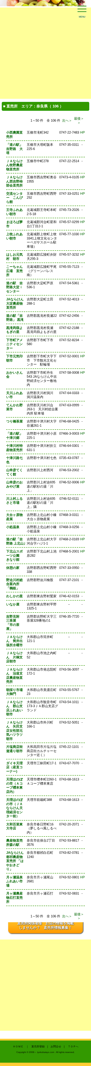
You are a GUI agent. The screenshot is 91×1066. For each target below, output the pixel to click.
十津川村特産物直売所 (14, 448)
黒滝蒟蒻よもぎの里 (14, 330)
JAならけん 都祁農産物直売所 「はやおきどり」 (15, 861)
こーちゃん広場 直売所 (14, 271)
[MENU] (82, 10)
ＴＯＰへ (73, 1046)
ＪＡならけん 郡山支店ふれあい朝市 (14, 708)
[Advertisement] (45, 53)
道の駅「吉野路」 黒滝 (15, 318)
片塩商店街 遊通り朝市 (16, 749)
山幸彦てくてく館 (14, 472)
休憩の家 (12, 568)
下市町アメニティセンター (14, 344)
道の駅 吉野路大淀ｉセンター (14, 287)
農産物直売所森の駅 (14, 842)
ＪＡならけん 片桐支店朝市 (14, 657)
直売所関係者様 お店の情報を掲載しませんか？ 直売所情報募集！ (45, 925)
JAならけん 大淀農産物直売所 (16, 303)
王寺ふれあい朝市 (14, 212)
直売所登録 (38, 1046)
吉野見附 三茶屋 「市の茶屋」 (14, 623)
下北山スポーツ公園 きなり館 (14, 555)
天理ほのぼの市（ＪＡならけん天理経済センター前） (14, 808)
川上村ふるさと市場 (14, 501)
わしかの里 (14, 596)
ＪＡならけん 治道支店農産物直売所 (14, 675)
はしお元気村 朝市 (14, 257)
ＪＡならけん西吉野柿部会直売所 (14, 181)
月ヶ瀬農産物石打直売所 (14, 897)
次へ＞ (67, 120)
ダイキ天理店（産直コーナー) (14, 767)
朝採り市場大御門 (14, 692)
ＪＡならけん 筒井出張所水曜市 (14, 641)
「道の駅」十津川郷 (14, 436)
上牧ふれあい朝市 (14, 236)
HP (82, 132)
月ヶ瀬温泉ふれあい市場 (14, 881)
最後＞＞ (79, 120)
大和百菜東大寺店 (14, 826)
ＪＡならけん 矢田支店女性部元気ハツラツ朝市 (14, 730)
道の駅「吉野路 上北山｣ (15, 541)
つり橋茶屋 (14, 421)
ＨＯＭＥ (18, 1046)
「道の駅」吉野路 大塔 (14, 149)
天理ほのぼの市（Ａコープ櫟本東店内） (14, 785)
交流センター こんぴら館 (14, 198)
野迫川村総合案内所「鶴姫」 (14, 584)
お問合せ (56, 1046)
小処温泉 (12, 527)
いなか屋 (12, 604)
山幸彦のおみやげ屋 (14, 484)
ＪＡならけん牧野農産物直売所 (14, 165)
